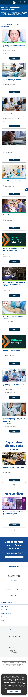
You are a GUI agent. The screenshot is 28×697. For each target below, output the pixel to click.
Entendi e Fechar (14, 691)
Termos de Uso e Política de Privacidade (14, 661)
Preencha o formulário (14, 557)
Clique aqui (12, 647)
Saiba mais (14, 58)
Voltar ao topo (14, 566)
